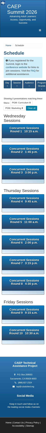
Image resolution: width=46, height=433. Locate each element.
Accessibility (18, 426)
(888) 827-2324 (25, 383)
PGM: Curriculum (21, 102)
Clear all (32, 108)
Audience (29, 83)
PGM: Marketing (14, 108)
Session (17, 83)
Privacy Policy (32, 422)
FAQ (33, 70)
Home (8, 45)
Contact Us (18, 422)
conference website (16, 67)
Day (7, 83)
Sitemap (30, 426)
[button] (14, 414)
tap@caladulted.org (25, 386)
